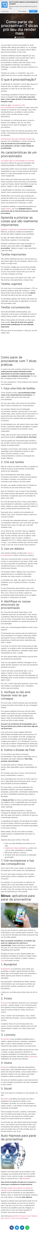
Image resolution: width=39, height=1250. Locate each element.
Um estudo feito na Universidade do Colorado (17, 161)
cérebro (8, 209)
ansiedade (26, 1178)
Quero (33, 11)
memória (33, 1056)
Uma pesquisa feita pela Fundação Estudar (16, 139)
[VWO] (9, 11)
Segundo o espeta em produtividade (14, 229)
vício (2, 960)
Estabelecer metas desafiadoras (16, 848)
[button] (12, 1228)
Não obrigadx (22, 11)
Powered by (4, 11)
